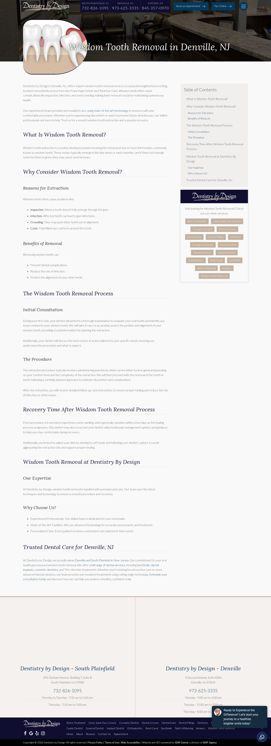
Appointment (121, 734)
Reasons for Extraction (200, 112)
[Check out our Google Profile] (31, 733)
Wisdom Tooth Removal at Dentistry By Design (211, 159)
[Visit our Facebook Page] (25, 733)
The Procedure (196, 137)
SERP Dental (181, 742)
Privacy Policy (95, 742)
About (79, 734)
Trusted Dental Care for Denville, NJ (209, 180)
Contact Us (104, 734)
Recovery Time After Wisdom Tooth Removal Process (214, 146)
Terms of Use (112, 742)
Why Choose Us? (197, 173)
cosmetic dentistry (46, 569)
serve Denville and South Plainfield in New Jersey (98, 560)
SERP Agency (210, 742)
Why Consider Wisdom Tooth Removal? (211, 106)
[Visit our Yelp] (37, 733)
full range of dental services (108, 565)
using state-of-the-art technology (107, 110)
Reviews (90, 734)
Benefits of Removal (199, 118)
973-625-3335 (203, 690)
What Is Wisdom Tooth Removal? (207, 98)
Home (70, 734)
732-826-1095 (67, 690)
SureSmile (143, 565)
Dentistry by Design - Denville (203, 668)
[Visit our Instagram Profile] (43, 733)
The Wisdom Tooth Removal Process (209, 125)
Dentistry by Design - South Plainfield (67, 668)
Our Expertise (196, 167)
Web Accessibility (130, 742)
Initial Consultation (198, 131)
